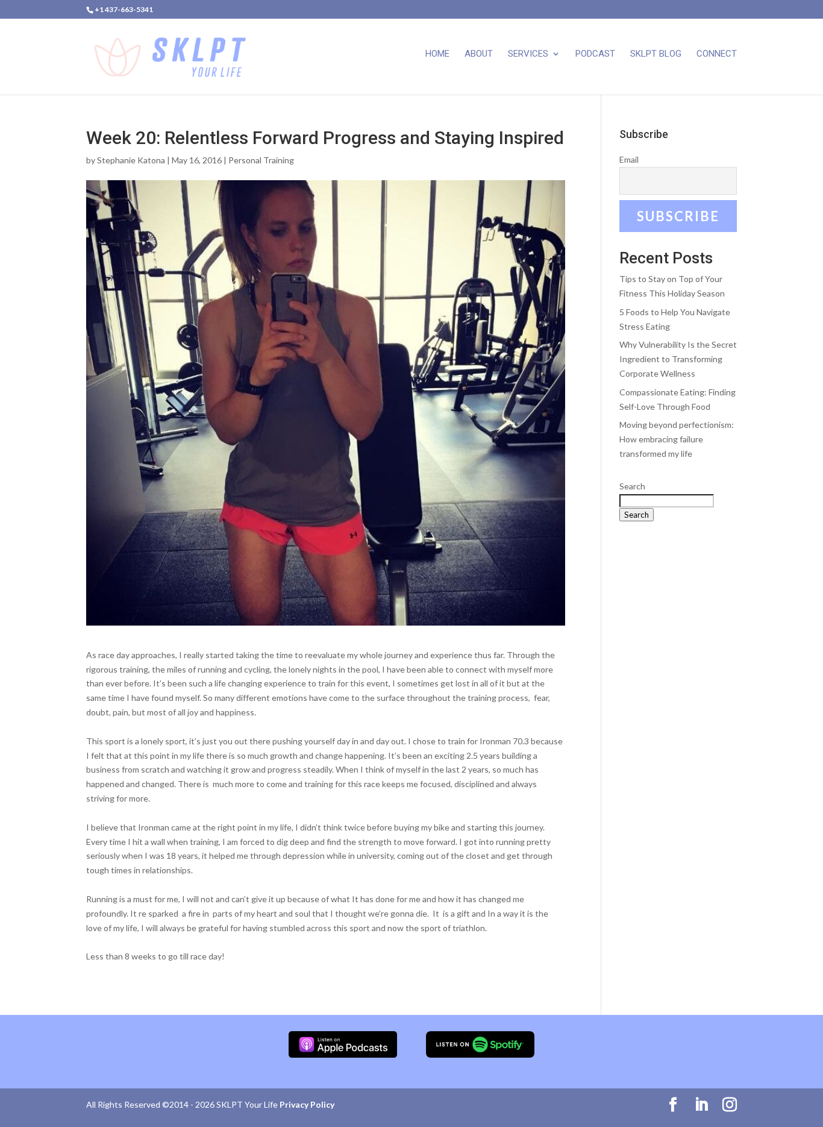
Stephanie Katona (131, 160)
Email (629, 159)
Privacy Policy (307, 1104)
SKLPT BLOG (655, 54)
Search (632, 486)
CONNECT (716, 54)
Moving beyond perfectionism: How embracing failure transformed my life (676, 439)
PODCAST (595, 54)
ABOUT (479, 54)
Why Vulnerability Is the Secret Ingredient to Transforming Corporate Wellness (678, 358)
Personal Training (261, 160)
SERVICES (528, 54)
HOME (437, 54)
